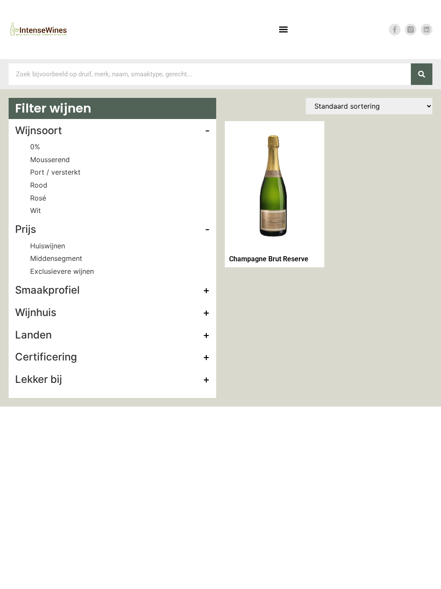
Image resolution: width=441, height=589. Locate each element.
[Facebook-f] (395, 29)
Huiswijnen (47, 245)
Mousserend (50, 159)
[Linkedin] (426, 29)
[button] (283, 29)
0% (35, 146)
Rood (38, 185)
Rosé (38, 198)
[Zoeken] (421, 74)
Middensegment (56, 258)
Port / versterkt (55, 172)
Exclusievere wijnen (62, 271)
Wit (35, 210)
